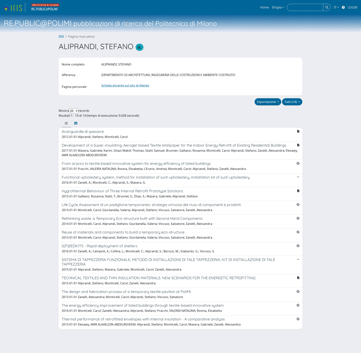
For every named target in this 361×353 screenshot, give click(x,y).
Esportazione (267, 102)
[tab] (66, 123)
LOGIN (352, 7)
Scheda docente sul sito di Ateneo (125, 85)
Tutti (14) (291, 102)
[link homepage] (13, 7)
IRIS (61, 36)
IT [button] (335, 7)
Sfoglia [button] (277, 7)
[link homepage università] (45, 7)
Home (264, 7)
